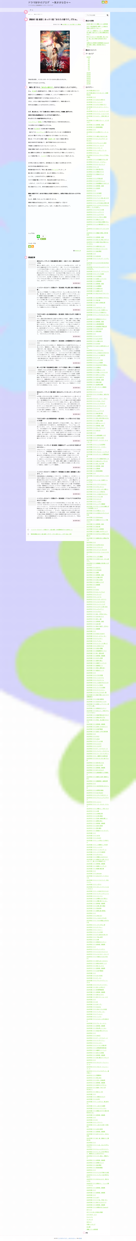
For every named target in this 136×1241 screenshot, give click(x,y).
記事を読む (77, 283)
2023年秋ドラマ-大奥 (93, 939)
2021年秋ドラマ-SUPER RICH (95, 545)
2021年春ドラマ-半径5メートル (96, 510)
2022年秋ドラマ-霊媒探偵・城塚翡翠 (97, 781)
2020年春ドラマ (91, 305)
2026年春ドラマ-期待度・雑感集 (96, 1205)
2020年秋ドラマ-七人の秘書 (95, 362)
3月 (89, 66)
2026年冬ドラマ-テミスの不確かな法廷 (98, 1172)
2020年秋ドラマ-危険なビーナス (96, 370)
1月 (89, 70)
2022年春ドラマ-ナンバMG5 (95, 685)
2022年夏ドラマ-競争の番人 (95, 660)
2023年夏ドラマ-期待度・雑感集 (96, 864)
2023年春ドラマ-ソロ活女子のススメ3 (97, 891)
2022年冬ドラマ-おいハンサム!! (96, 592)
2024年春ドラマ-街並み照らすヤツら (97, 1031)
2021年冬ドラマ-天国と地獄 (95, 421)
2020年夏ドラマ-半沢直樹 (94, 276)
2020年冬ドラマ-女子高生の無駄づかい (98, 222)
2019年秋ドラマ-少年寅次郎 (95, 178)
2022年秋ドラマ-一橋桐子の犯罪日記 (97, 756)
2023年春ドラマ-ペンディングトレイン (98, 893)
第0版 (80, 1238)
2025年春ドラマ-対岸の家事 (95, 1129)
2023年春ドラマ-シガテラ (94, 884)
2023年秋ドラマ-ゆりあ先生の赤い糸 (97, 934)
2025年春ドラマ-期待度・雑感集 (96, 1131)
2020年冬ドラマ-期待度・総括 (95, 237)
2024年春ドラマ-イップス (94, 1016)
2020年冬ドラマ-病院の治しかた (96, 246)
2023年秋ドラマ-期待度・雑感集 (96, 944)
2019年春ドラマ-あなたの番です (96, 99)
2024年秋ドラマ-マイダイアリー (96, 1040)
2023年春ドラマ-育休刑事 (94, 908)
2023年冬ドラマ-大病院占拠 (95, 813)
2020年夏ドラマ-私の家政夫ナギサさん (98, 298)
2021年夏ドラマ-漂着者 (75, 24)
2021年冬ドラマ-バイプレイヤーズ (96, 406)
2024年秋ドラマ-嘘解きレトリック (96, 1050)
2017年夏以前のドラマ (93, 90)
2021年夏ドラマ (65, 24)
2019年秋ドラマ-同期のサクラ (95, 172)
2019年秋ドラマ (91, 129)
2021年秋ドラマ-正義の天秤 (95, 577)
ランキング (90, 1219)
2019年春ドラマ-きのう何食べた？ (96, 104)
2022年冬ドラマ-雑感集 (93, 629)
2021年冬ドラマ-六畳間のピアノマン (97, 416)
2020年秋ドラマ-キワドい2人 (95, 350)
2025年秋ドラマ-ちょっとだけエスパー (98, 1149)
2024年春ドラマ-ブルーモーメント (96, 1023)
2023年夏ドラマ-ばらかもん (95, 854)
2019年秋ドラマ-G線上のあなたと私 (97, 136)
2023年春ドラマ (91, 871)
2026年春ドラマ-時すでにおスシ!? (96, 1202)
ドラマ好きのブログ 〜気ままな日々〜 (49, 2)
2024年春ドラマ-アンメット (95, 1014)
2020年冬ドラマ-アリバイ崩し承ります (98, 198)
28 (43, 236)
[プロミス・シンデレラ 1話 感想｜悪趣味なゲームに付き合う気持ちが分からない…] (32, 448)
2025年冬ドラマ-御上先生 (94, 1078)
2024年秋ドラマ (91, 1033)
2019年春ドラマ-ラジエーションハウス (98, 114)
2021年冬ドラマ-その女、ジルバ (96, 401)
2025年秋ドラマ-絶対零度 (94, 1165)
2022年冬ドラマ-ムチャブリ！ (95, 609)
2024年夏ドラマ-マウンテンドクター (97, 985)
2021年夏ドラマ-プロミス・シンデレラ (98, 452)
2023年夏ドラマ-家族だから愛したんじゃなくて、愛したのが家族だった (98, 860)
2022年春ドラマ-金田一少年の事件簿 (97, 731)
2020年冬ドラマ (91, 191)
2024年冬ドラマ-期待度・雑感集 (96, 968)
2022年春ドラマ (91, 673)
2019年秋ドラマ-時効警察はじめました (98, 183)
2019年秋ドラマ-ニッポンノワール (96, 150)
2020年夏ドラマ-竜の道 (93, 300)
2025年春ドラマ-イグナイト (95, 1122)
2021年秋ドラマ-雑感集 (93, 585)
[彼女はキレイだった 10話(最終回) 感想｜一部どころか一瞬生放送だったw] (32, 264)
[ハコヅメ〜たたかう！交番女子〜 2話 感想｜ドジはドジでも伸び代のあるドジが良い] (32, 501)
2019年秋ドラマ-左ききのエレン (96, 181)
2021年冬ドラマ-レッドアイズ (95, 411)
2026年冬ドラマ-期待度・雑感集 (96, 1188)
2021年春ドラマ (91, 473)
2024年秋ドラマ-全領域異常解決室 (96, 1048)
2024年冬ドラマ (91, 947)
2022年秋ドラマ (91, 734)
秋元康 (34, 91)
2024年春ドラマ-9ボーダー (94, 1004)
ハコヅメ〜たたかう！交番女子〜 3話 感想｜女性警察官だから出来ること (52, 529)
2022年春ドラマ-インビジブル (95, 678)
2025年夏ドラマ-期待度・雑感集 (96, 1115)
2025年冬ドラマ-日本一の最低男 (96, 1080)
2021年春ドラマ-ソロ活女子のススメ (97, 494)
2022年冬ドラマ (91, 587)
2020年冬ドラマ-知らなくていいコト (97, 249)
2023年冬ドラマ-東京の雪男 (95, 826)
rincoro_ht (78, 250)
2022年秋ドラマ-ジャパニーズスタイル (98, 751)
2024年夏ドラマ (91, 973)
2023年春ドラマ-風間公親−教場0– (96, 911)
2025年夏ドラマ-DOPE (93, 1099)
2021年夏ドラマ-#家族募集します (96, 435)
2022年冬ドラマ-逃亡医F (94, 624)
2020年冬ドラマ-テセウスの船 (95, 210)
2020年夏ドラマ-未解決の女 (95, 288)
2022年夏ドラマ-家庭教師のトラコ (96, 651)
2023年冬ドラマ (91, 783)
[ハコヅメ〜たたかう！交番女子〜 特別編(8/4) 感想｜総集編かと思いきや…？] (32, 475)
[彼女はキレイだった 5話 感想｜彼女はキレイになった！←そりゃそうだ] (32, 395)
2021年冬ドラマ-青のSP (93, 430)
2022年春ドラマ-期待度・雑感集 (96, 724)
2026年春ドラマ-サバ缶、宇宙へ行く (97, 1200)
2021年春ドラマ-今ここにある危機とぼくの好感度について (98, 507)
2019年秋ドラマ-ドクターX (94, 148)
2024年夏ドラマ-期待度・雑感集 (96, 992)
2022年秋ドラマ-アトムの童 (95, 741)
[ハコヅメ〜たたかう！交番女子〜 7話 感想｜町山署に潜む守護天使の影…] (32, 291)
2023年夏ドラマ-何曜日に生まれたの (97, 857)
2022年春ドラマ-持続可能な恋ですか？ (98, 715)
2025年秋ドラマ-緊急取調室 (95, 1167)
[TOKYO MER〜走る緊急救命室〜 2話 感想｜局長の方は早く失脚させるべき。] (32, 317)
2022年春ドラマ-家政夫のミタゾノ (96, 708)
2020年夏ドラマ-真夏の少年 (95, 291)
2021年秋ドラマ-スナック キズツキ (97, 550)
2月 (89, 68)
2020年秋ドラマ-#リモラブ (94, 336)
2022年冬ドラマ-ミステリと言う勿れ (97, 607)
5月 (89, 62)
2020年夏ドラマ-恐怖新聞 (94, 281)
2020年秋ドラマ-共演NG (94, 367)
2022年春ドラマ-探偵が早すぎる (96, 717)
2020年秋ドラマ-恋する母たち (95, 377)
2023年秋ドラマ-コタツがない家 (96, 925)
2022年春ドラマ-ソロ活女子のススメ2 (97, 682)
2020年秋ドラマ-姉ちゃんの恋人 (96, 375)
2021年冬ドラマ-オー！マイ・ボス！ (97, 398)
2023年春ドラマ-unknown (94, 873)
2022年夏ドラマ (91, 631)
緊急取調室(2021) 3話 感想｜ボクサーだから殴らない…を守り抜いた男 (51, 534)
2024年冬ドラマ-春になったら (95, 966)
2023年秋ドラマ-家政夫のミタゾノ (96, 942)
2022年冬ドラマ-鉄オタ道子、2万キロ (97, 626)
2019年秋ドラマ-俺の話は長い (95, 169)
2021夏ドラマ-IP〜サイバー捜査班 (96, 387)
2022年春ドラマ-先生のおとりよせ (96, 701)
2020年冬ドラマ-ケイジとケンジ (96, 200)
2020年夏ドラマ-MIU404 (94, 256)
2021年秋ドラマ (91, 542)
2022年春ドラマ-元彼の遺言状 (95, 699)
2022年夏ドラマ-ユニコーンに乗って (97, 643)
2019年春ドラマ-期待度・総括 (95, 125)
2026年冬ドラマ (91, 1170)
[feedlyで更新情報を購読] (103, 2)
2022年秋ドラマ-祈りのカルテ (95, 770)
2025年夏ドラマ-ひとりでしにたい (96, 1108)
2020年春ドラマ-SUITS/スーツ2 (96, 307)
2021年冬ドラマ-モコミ (93, 408)
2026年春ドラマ (91, 1195)
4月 (89, 64)
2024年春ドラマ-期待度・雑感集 (96, 1026)
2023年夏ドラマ (91, 833)
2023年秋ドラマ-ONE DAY (94, 915)
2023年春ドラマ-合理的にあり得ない (97, 898)
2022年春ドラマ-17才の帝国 (95, 675)
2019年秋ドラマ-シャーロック (95, 145)
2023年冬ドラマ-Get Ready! (95, 793)
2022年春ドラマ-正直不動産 (95, 729)
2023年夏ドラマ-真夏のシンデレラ (96, 866)
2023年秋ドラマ (91, 913)
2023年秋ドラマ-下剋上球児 (95, 937)
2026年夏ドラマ (91, 1190)
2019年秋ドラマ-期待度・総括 (95, 186)
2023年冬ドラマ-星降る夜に (95, 821)
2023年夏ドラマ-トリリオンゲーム (96, 849)
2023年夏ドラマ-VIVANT (94, 838)
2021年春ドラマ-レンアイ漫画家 (96, 504)
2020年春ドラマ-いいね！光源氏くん (97, 310)
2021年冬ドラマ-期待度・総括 (95, 425)
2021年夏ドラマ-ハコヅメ (94, 449)
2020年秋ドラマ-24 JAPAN (94, 339)
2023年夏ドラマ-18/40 (93, 835)
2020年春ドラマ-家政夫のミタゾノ (96, 319)
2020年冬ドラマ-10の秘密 (94, 193)
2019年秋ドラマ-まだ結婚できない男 (97, 159)
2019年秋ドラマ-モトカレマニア (96, 164)
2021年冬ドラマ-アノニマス (95, 392)
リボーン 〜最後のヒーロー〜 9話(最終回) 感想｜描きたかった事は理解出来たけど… (98, 32)
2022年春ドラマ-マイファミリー (96, 690)
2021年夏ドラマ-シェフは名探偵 (96, 444)
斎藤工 (40, 122)
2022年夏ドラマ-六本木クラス (95, 646)
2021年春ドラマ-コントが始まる (96, 492)
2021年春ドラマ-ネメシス (94, 499)
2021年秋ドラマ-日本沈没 (94, 570)
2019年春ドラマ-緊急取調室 (95, 127)
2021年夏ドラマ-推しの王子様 (95, 463)
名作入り (89, 1222)
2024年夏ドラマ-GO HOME (95, 975)
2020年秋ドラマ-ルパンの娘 (95, 360)
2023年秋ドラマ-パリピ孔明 (95, 932)
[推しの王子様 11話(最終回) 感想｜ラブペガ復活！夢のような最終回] (32, 371)
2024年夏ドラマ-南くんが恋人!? (96, 987)
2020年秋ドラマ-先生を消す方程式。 (97, 365)
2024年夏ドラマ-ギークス (94, 978)
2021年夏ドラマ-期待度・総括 (95, 466)
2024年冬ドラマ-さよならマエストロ (97, 952)
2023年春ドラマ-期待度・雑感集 (96, 903)
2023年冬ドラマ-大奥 (93, 811)
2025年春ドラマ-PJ (92, 1120)
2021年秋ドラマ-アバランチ (95, 547)
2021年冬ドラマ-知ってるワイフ (96, 428)
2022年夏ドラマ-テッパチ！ (95, 638)
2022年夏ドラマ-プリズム (94, 641)
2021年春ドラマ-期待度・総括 (95, 524)
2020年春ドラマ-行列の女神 (95, 329)
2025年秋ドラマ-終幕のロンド (95, 1163)
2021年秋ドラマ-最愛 (93, 572)
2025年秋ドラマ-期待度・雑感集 (96, 1160)
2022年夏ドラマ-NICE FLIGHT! (96, 633)
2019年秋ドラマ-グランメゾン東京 (96, 143)
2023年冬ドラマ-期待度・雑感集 (96, 823)
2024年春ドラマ (91, 999)
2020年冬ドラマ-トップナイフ (95, 212)
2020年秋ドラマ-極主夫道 (94, 382)
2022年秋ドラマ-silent (93, 739)
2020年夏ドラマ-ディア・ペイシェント (98, 271)
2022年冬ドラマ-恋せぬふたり (95, 616)
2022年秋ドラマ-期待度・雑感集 (96, 767)
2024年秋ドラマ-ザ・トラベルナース (97, 1038)
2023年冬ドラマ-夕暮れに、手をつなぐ (98, 808)
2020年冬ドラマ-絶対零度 (94, 251)
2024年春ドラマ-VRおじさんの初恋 (97, 1009)
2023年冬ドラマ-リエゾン (94, 802)
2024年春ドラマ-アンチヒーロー (96, 1012)
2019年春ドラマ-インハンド (95, 102)
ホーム (31, 10)
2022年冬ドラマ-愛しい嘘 (94, 619)
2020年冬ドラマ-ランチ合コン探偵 (96, 217)
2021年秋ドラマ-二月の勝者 (95, 556)
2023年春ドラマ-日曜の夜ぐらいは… (97, 901)
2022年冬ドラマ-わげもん (94, 611)
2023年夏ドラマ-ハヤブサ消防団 (96, 852)
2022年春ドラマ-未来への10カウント (97, 726)
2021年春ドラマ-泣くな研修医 (95, 529)
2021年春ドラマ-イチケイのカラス (96, 484)
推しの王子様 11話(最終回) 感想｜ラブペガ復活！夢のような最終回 (58, 367)
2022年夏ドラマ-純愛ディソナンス (96, 663)
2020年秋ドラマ (91, 334)
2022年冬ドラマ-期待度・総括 (95, 621)
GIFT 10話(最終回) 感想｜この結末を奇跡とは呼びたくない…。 (97, 27)
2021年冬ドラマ (91, 389)
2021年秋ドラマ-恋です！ (94, 567)
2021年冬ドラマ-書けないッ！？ (96, 423)
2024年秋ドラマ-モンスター (95, 1043)
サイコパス (55, 169)
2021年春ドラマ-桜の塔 (93, 526)
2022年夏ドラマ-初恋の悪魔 (95, 648)
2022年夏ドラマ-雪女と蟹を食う (96, 668)
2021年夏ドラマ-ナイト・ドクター (96, 447)
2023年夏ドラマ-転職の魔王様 (95, 868)
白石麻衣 (37, 129)
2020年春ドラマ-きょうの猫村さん (96, 312)
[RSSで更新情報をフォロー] (106, 2)
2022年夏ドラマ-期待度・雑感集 (96, 656)
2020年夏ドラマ (91, 254)
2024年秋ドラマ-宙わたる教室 (95, 1053)
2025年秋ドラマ (91, 1142)
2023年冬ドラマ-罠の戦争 (94, 828)
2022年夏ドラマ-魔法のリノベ (95, 670)
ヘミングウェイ (32, 122)
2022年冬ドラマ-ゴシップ (94, 594)
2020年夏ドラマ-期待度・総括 (95, 283)
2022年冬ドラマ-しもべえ (94, 597)
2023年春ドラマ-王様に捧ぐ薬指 (96, 906)
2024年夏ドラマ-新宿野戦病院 (95, 990)
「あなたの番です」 (47, 87)
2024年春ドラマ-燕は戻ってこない (96, 1028)
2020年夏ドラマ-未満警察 (94, 286)
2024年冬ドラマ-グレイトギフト (96, 949)
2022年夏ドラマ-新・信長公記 (95, 653)
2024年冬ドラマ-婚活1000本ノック (97, 963)
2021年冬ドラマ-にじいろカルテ (96, 403)
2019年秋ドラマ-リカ (93, 167)
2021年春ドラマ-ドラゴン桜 (95, 496)
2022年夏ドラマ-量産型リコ (95, 665)
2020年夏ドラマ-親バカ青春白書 (96, 302)
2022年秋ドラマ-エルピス (94, 744)
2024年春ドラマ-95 (92, 1002)
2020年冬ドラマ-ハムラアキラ (95, 214)
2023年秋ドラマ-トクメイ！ (95, 930)
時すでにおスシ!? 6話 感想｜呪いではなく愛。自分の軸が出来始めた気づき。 (97, 38)
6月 (89, 60)
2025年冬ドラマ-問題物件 (94, 1075)
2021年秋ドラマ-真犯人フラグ (95, 582)
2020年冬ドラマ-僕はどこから (95, 219)
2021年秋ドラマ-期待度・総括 (95, 575)
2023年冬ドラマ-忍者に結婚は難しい (97, 818)
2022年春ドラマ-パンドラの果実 (96, 687)
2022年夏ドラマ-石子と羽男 (95, 658)
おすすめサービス (92, 1214)
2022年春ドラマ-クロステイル (95, 680)
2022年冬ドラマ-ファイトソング (96, 604)
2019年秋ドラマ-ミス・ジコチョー (96, 162)
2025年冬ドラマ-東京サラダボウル (96, 1085)
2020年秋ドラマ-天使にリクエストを (97, 372)
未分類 (88, 1227)
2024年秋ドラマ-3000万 (93, 1035)
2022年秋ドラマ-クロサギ (94, 746)
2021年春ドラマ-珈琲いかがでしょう (97, 531)
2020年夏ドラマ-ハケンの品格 (95, 274)
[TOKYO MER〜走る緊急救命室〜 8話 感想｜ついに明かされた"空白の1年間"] (32, 422)
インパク (43, 156)
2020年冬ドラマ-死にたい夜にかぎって (98, 239)
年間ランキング (91, 1224)
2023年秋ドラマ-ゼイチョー (95, 927)
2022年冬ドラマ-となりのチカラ (96, 602)
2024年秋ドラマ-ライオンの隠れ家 (96, 1045)
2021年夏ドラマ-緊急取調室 (95, 471)
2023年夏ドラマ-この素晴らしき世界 (97, 845)
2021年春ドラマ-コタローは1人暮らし (97, 489)
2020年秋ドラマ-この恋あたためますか (98, 353)
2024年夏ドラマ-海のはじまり (95, 994)
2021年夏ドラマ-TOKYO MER (95, 438)
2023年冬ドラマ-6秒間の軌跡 (95, 790)
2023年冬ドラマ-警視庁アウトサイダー (98, 830)
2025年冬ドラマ (91, 1060)
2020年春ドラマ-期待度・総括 (95, 321)
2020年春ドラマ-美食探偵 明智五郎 (97, 326)
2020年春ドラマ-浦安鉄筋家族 (95, 324)
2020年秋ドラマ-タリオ (93, 357)
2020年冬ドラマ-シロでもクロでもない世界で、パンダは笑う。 (98, 206)
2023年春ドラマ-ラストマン (95, 896)
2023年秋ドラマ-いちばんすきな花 (96, 918)
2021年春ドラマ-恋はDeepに (95, 517)
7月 (89, 59)
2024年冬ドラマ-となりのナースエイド (98, 954)
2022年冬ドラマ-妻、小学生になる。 (97, 614)
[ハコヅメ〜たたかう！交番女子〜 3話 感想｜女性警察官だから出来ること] (32, 344)
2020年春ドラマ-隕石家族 (94, 331)
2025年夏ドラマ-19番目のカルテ (96, 1097)
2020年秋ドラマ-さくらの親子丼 (96, 355)
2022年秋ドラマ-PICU (93, 736)
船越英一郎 (51, 139)
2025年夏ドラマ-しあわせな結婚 (96, 1106)
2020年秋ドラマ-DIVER (93, 343)
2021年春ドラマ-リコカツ (94, 501)
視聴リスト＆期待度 (92, 1229)
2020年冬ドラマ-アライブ (94, 195)
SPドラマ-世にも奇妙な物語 (95, 1212)
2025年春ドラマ (91, 1117)
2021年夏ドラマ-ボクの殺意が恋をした (98, 459)
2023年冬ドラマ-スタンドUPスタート (97, 795)
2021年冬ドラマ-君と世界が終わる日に (98, 418)
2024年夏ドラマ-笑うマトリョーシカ (97, 997)
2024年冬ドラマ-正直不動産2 (95, 971)
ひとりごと (90, 1217)
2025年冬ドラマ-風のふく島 (95, 1092)
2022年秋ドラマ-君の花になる (95, 763)
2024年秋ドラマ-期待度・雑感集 (96, 1055)
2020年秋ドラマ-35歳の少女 (95, 341)
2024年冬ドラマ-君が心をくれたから (97, 961)
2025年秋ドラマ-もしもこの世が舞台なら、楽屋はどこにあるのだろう (98, 1152)
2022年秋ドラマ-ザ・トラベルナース (97, 748)
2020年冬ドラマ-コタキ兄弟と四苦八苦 (98, 203)
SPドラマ (89, 1210)
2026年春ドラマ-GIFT (93, 1197)
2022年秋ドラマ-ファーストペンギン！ (98, 753)
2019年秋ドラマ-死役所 (93, 188)
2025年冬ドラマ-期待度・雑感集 (96, 1082)
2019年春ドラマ (91, 97)
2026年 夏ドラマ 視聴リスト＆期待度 (97, 24)
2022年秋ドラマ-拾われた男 (95, 765)
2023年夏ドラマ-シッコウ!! (94, 847)
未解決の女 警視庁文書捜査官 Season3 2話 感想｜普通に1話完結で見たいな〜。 (98, 44)
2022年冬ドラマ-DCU (93, 589)
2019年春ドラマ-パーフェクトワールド (98, 111)
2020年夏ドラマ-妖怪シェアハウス (96, 279)
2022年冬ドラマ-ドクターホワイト (96, 599)
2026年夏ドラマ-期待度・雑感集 (96, 1192)
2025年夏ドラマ (91, 1094)
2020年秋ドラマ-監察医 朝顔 (95, 384)
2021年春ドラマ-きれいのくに (95, 487)
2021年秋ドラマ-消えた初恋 (95, 580)
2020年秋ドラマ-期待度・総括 (95, 380)
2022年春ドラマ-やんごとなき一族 (96, 692)
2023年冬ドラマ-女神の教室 (95, 816)
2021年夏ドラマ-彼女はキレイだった (97, 461)
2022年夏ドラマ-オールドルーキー (96, 636)
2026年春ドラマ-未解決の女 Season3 (97, 1207)
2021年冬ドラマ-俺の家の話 (95, 413)
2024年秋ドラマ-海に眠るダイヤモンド (98, 1057)
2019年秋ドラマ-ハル (93, 153)
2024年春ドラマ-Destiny (94, 1007)
